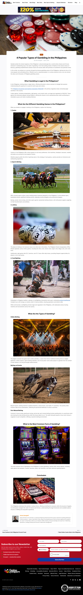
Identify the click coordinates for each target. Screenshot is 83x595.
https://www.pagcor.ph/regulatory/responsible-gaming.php (21, 589)
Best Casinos (16, 2)
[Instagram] (73, 579)
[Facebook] (70, 579)
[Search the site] (80, 2)
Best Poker (25, 2)
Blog (76, 2)
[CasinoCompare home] (7, 2)
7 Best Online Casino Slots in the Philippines (69, 532)
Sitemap (27, 571)
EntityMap (32, 571)
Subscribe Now (59, 559)
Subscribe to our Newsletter (74, 575)
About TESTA (54, 568)
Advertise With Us (53, 571)
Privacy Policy (46, 575)
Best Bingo (32, 2)
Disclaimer (40, 573)
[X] (75, 579)
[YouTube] (80, 579)
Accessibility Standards (42, 571)
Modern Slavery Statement (74, 573)
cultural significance (65, 300)
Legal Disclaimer (63, 573)
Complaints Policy (76, 571)
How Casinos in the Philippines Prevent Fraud (14, 532)
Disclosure (46, 573)
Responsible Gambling (32, 568)
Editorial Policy (53, 573)
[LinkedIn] (77, 579)
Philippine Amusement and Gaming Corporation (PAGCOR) (28, 88)
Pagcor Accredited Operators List (66, 568)
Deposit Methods (61, 2)
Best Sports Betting (49, 2)
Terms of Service (55, 575)
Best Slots (39, 2)
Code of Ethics (67, 571)
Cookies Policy (33, 573)
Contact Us (78, 568)
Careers (61, 571)
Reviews (70, 2)
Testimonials (63, 575)
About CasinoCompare (44, 568)
